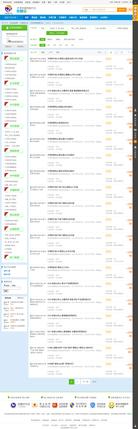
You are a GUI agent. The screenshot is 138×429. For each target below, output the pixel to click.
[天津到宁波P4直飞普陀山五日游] (38, 240)
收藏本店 (8, 47)
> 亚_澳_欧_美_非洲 (11, 242)
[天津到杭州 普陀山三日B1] (38, 272)
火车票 (62, 2)
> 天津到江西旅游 (10, 139)
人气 (50, 52)
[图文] (111, 52)
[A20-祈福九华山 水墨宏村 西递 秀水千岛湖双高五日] (38, 304)
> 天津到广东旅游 (10, 196)
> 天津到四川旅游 (10, 160)
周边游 (34, 17)
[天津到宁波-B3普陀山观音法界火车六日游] (38, 63)
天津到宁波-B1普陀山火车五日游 (61, 251)
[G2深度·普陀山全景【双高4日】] (38, 369)
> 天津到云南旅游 (10, 157)
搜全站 (122, 10)
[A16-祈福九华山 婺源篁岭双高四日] (38, 320)
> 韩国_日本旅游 (10, 238)
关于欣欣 (45, 425)
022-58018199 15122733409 (15, 37)
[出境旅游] (14, 231)
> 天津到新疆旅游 (10, 224)
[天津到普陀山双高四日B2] (38, 128)
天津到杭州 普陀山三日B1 (58, 267)
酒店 (49, 2)
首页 (27, 17)
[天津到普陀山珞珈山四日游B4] (38, 112)
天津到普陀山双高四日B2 (58, 123)
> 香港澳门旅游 (9, 245)
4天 (54, 45)
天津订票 (52, 17)
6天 (66, 45)
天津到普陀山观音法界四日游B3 (60, 171)
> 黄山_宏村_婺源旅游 (12, 135)
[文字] (116, 52)
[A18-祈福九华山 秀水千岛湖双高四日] (38, 288)
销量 (43, 52)
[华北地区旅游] (14, 107)
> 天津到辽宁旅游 (10, 89)
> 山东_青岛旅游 (10, 142)
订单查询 (125, 2)
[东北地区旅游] (14, 85)
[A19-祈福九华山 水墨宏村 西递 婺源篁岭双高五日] (38, 96)
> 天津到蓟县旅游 (10, 64)
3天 (48, 45)
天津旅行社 (24, 23)
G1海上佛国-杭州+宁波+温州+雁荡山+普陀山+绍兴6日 (70, 348)
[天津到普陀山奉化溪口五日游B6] (38, 160)
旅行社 (61, 420)
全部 (42, 28)
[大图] (105, 52)
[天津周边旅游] (14, 61)
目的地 (27, 2)
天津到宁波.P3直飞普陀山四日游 (61, 219)
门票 (55, 2)
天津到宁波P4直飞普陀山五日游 (60, 235)
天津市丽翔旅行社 (26, 8)
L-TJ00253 (22, 407)
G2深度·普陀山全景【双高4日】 (60, 364)
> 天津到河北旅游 (10, 110)
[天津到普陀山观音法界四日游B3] (38, 176)
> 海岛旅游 (8, 252)
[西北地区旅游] (14, 217)
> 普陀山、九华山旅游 (12, 146)
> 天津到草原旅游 (10, 121)
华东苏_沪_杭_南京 (57, 28)
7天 (72, 45)
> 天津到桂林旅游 (10, 210)
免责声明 (73, 425)
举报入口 (130, 414)
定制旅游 (45, 420)
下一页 (130, 52)
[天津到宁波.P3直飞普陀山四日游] (38, 224)
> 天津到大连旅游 (10, 100)
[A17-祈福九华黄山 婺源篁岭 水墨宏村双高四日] (38, 336)
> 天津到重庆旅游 (10, 171)
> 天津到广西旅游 (10, 203)
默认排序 (34, 52)
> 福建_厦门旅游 (10, 199)
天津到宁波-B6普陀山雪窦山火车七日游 (64, 75)
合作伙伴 (64, 425)
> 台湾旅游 (8, 249)
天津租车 (62, 17)
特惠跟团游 (18, 2)
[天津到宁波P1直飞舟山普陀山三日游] (38, 192)
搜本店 (131, 10)
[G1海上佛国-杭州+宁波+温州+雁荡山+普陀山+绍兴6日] (38, 353)
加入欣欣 (54, 425)
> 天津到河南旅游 (10, 114)
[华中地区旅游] (14, 178)
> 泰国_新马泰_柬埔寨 (12, 235)
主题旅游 (54, 420)
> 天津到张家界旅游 (11, 181)
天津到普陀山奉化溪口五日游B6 (60, 155)
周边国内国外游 (17, 42)
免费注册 (117, 2)
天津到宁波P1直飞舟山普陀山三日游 (62, 187)
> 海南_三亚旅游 (10, 206)
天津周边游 (86, 420)
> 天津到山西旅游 (10, 117)
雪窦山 (58, 39)
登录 (111, 2)
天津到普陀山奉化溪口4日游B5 (60, 139)
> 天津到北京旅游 (10, 71)
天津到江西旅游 (122, 28)
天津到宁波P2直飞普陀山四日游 (60, 203)
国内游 (43, 17)
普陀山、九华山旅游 (57, 33)
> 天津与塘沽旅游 (10, 75)
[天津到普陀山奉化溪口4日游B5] (38, 144)
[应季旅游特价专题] (14, 259)
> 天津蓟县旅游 (9, 78)
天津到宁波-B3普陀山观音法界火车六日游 (65, 58)
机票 (43, 2)
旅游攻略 (77, 420)
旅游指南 (83, 17)
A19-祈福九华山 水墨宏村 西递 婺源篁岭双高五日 (68, 91)
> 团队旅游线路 (9, 68)
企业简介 (104, 17)
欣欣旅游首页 (36, 420)
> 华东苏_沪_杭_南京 (11, 132)
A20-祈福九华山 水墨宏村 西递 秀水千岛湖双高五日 (69, 299)
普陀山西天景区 (69, 39)
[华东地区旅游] (14, 128)
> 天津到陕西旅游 (10, 164)
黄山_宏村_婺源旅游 (78, 28)
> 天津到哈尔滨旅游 (11, 96)
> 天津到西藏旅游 (10, 167)
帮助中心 (92, 425)
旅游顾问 (36, 2)
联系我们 (94, 17)
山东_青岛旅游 (100, 28)
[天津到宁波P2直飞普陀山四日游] (38, 208)
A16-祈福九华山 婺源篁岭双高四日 (62, 315)
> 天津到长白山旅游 (11, 93)
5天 (60, 45)
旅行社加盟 (83, 425)
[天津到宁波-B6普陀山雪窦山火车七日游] (38, 80)
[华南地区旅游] (14, 192)
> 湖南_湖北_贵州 (10, 185)
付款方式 (73, 17)
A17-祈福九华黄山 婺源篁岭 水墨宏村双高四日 (67, 331)
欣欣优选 (104, 420)
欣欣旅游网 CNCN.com (69, 428)
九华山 (81, 39)
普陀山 (49, 39)
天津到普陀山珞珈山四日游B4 (60, 107)
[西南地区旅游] (14, 153)
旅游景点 (68, 420)
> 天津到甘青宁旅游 (11, 221)
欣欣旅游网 (14, 23)
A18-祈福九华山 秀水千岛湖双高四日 (63, 283)
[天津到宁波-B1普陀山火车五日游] (38, 256)
